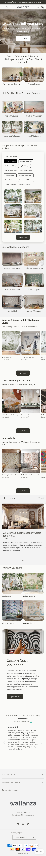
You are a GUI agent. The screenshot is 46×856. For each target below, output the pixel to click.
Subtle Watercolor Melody (10, 415)
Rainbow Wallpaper (26, 161)
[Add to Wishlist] (18, 334)
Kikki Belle (6, 596)
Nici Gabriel (7, 623)
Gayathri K (27, 623)
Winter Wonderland (27, 357)
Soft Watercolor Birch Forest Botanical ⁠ (30, 475)
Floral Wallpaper (10, 175)
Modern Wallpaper (26, 170)
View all (23, 373)
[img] (23, 718)
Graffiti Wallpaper (10, 184)
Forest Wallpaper (10, 180)
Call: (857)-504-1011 (23, 812)
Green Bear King (7, 357)
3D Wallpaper (25, 166)
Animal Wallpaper (10, 161)
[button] (2, 6)
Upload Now (15, 697)
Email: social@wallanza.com (23, 815)
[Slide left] (18, 366)
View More (23, 237)
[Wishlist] (38, 7)
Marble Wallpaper (24, 184)
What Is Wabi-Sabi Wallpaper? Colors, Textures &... (22, 534)
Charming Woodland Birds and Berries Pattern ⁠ (11, 475)
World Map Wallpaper (25, 175)
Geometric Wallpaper (26, 180)
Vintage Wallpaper (11, 170)
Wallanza (25, 853)
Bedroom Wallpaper (11, 166)
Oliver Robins (29, 596)
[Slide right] (27, 366)
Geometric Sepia (26, 415)
